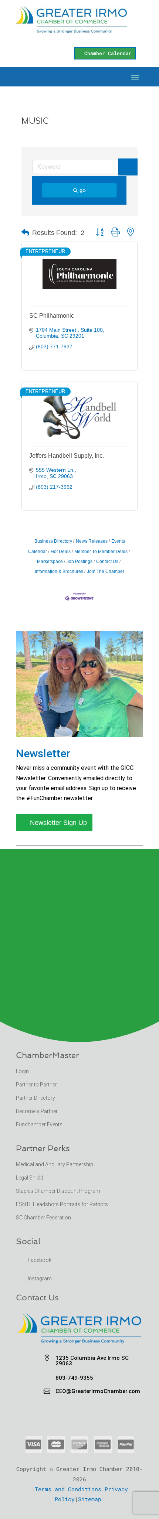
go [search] (83, 190)
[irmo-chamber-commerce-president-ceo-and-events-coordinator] (79, 734)
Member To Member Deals (101, 551)
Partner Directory (35, 1098)
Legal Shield (29, 1178)
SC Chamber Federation (43, 1218)
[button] (25, 233)
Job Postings (79, 561)
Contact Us (107, 561)
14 (120, 728)
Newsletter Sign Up (58, 822)
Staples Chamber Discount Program (58, 1191)
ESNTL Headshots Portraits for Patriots (62, 1204)
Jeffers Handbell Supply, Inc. (66, 456)
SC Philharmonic (51, 316)
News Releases (92, 541)
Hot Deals (61, 551)
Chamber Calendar (108, 53)
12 (107, 728)
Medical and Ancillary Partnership (54, 1164)
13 (114, 728)
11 (101, 728)
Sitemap (89, 1499)
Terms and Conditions (68, 1489)
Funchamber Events (39, 1124)
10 (95, 728)
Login (22, 1071)
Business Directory (53, 541)
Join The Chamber (105, 571)
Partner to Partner (37, 1085)
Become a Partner (37, 1111)
